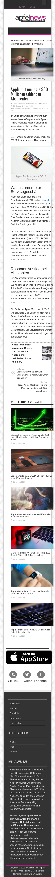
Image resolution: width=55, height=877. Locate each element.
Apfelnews (15, 703)
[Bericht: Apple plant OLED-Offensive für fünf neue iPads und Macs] (32, 460)
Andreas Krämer (31, 104)
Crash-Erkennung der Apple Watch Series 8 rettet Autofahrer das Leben (32, 373)
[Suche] (44, 2)
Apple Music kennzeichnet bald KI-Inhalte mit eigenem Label (31, 515)
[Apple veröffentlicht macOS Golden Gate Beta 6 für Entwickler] (32, 614)
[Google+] (23, 7)
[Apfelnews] (29, 18)
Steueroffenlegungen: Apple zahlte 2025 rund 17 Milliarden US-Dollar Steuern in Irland (30, 437)
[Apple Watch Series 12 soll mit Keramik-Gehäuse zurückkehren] (32, 575)
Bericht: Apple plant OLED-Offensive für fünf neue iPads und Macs (32, 477)
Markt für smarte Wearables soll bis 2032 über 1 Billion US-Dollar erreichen (30, 554)
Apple (25, 40)
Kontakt (14, 708)
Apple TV (47, 108)
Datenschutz (16, 723)
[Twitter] (30, 7)
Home (17, 40)
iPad (12, 746)
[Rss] (19, 7)
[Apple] (34, 7)
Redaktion (15, 713)
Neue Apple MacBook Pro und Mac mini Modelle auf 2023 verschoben (32, 386)
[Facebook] (27, 7)
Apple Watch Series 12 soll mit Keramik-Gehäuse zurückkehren (30, 592)
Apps (12, 110)
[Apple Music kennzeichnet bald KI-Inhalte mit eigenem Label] (32, 498)
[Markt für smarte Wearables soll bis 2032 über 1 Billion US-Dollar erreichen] (32, 537)
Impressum (15, 718)
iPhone (13, 751)
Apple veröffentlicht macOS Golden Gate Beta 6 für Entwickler (30, 630)
